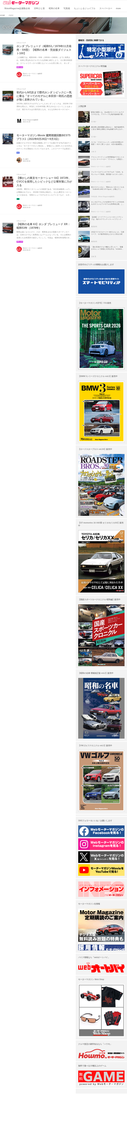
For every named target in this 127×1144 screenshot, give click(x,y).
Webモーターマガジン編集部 (32, 73)
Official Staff (21, 43)
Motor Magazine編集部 (30, 120)
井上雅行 (26, 159)
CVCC (8, 27)
